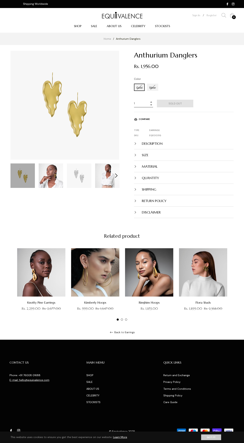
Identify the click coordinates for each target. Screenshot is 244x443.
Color (137, 79)
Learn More (120, 437)
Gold (139, 87)
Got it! (211, 437)
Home (107, 38)
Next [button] (116, 175)
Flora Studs (203, 302)
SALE (89, 382)
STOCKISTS (93, 402)
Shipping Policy (172, 395)
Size (144, 155)
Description (152, 143)
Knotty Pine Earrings (41, 302)
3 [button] (126, 320)
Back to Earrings (124, 332)
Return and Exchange (176, 375)
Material (149, 166)
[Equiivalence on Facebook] (227, 4)
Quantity (150, 178)
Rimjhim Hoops (149, 302)
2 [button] (122, 320)
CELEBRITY (93, 395)
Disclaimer (151, 212)
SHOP (89, 375)
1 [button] (118, 320)
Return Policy (154, 201)
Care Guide (170, 402)
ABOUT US (92, 388)
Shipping (148, 189)
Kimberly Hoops (95, 302)
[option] (41, 284)
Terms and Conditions (177, 388)
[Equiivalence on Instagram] (233, 4)
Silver (152, 87)
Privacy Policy (172, 382)
